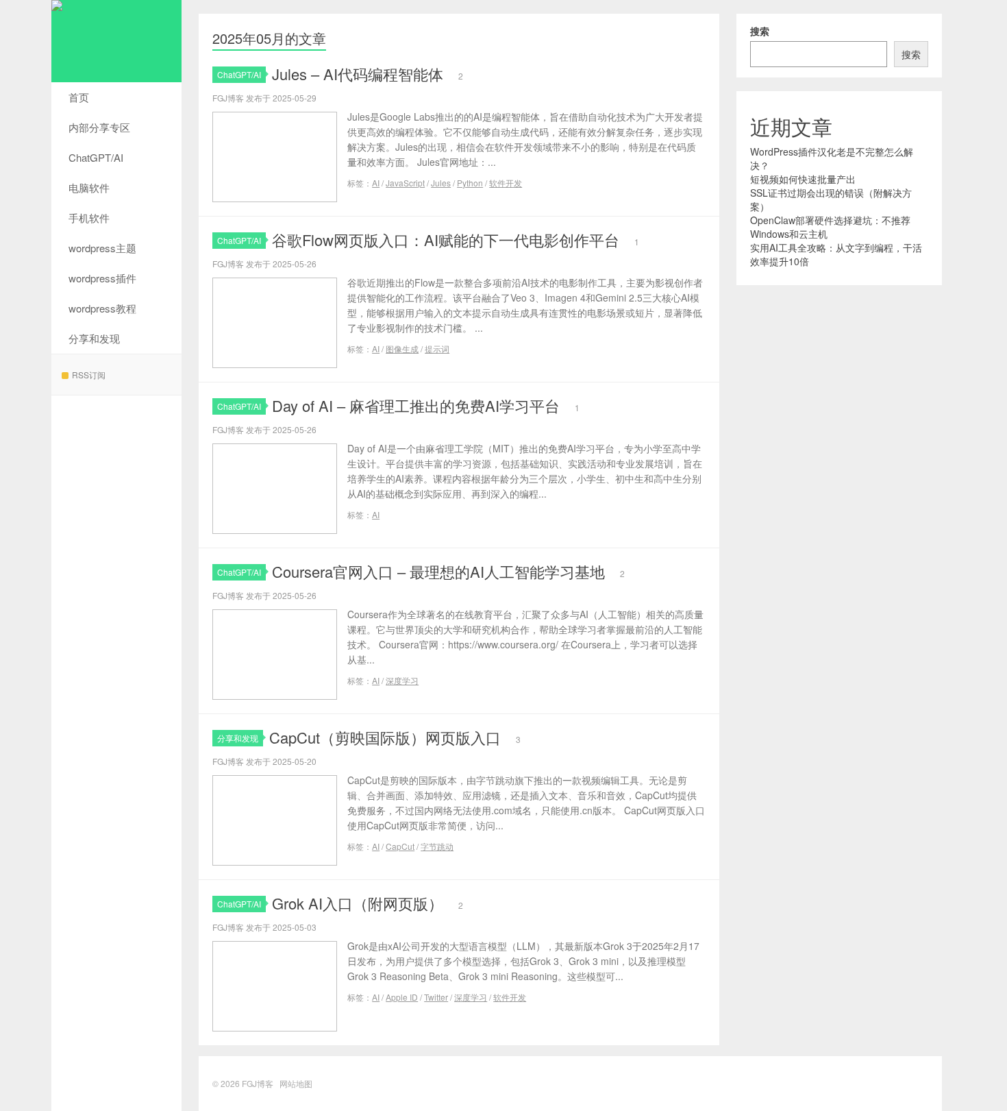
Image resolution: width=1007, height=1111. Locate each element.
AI (376, 182)
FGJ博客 (116, 41)
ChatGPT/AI (96, 157)
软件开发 (505, 182)
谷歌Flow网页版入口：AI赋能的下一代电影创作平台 (445, 239)
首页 (79, 97)
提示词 (437, 348)
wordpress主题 (102, 248)
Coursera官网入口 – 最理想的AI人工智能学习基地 (438, 571)
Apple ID (402, 997)
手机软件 (89, 217)
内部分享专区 (99, 127)
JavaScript (405, 182)
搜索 (759, 31)
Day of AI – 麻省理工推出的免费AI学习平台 (416, 405)
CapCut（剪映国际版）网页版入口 (385, 737)
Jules (441, 182)
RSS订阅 (88, 374)
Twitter (436, 997)
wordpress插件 (102, 278)
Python (470, 182)
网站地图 (295, 1083)
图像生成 (402, 348)
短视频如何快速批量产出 (803, 179)
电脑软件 (89, 187)
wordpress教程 (102, 308)
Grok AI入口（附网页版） (357, 903)
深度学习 (402, 680)
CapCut (400, 846)
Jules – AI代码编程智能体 (357, 73)
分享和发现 (94, 338)
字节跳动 (437, 846)
